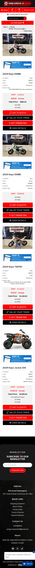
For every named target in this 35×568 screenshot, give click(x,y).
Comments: (8, 31)
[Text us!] (27, 564)
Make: (6, 24)
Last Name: (8, 14)
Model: (6, 28)
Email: (6, 21)
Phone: (6, 17)
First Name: (8, 10)
